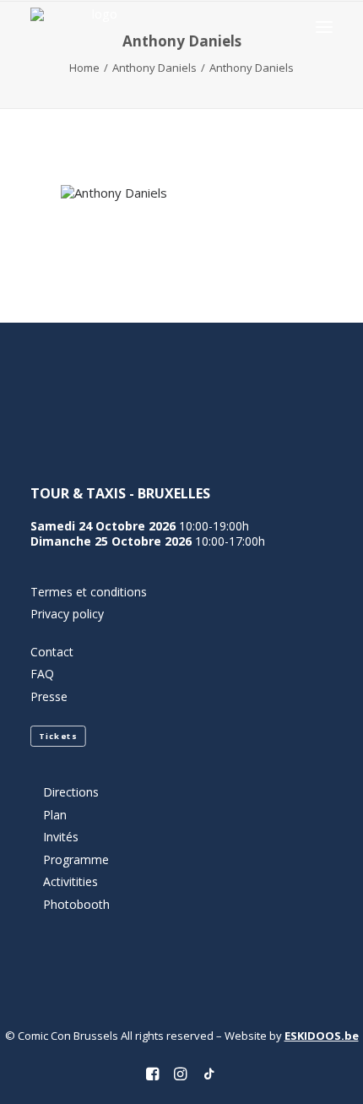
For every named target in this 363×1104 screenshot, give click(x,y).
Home (84, 67)
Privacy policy (67, 614)
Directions (71, 792)
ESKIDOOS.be (321, 1035)
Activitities (70, 881)
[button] (324, 26)
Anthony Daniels (154, 67)
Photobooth (76, 904)
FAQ (42, 674)
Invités (61, 837)
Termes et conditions (88, 592)
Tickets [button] (58, 736)
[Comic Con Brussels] (97, 27)
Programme (76, 859)
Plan (55, 815)
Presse (49, 696)
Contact (51, 652)
